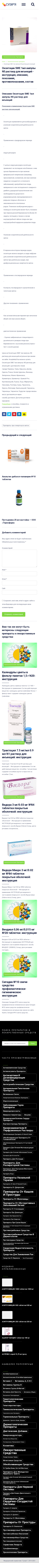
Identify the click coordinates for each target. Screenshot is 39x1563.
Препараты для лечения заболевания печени (17, 1152)
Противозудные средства (13, 1240)
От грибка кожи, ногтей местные (15, 1468)
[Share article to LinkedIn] (19, 414)
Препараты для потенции (13, 1159)
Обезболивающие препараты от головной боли (16, 1138)
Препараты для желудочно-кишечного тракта (16, 1473)
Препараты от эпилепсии (12, 1526)
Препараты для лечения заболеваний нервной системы (17, 1477)
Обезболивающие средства (18, 1464)
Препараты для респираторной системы (16, 1163)
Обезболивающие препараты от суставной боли (17, 1143)
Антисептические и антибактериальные (17, 1377)
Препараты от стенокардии (13, 1209)
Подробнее (6, 404)
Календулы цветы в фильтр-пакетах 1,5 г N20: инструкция (18, 676)
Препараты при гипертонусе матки (16, 425)
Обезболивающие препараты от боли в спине (17, 1134)
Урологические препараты (15, 1552)
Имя (4, 570)
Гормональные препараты (16, 1417)
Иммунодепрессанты (11, 1111)
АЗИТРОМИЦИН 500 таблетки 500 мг (17, 1305)
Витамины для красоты (12, 1392)
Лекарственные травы (10, 1457)
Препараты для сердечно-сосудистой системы (17, 1501)
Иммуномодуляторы (12, 1435)
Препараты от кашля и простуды (18, 1193)
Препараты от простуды (19, 1522)
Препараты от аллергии (10, 1508)
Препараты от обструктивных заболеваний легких (19, 1204)
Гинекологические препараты (13, 57)
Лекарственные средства (14, 1451)
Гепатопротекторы (12, 1405)
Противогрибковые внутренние (15, 1534)
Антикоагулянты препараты (14, 1071)
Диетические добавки (15, 1431)
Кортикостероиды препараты (15, 1124)
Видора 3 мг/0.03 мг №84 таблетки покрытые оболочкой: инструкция (18, 808)
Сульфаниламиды (10, 1548)
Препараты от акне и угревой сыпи (14, 1184)
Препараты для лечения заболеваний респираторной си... (15, 1482)
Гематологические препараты (13, 1400)
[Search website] (33, 4)
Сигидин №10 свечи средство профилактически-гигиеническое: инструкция (14, 988)
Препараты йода (8, 1174)
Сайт (3, 588)
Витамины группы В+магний (13, 1388)
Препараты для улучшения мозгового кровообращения (17, 1169)
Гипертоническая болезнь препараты (15, 1097)
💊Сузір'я (9, 4)
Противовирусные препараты (17, 1530)
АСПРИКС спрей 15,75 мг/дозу (14, 1354)
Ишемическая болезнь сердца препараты (16, 1119)
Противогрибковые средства (16, 1230)
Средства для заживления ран (18, 1254)
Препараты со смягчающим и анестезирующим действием (16, 1226)
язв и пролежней (28, 1258)
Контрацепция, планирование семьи (13, 1442)
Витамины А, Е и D (23, 1381)
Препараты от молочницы (15, 1199)
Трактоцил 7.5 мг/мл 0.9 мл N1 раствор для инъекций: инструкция (18, 754)
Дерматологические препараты (15, 1425)
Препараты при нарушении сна (12, 1216)
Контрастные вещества (10, 1438)
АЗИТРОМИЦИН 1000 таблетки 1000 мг (18, 1289)
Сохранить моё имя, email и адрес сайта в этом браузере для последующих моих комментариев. (18, 604)
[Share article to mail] (24, 414)
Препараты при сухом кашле (14, 1223)
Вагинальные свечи (11, 1094)
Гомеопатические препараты (11, 1413)
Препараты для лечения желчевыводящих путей (18, 1148)
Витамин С (7, 1381)
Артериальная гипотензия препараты (16, 1089)
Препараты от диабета (10, 1514)
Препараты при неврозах (11, 1219)
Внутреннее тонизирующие (11, 1395)
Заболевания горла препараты (13, 1106)
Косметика (8, 1445)
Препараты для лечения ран (11, 1155)
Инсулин (27, 1115)
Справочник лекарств (12, 1545)
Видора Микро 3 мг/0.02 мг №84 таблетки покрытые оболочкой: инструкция (17, 875)
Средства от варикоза (11, 1258)
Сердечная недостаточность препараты (18, 1249)
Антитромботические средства (18, 1084)
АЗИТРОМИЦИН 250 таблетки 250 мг (17, 1322)
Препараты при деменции (13, 1212)
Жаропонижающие (10, 1101)
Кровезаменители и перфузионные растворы (18, 1129)
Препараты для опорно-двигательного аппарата (16, 1493)
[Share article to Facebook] (4, 414)
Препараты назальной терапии (16, 1179)
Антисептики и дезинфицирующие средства (14, 1077)
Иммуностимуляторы (12, 1115)
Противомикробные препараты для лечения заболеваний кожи (15, 1244)
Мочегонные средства (12, 1460)
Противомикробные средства (15, 1538)
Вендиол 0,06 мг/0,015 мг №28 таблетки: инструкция (19, 931)
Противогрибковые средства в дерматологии (18, 1235)
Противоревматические (12, 1541)
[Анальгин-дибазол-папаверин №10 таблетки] (19, 473)
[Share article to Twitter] (9, 414)
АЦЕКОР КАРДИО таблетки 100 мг (16, 1338)
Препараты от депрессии (13, 1187)
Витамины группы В (12, 1385)
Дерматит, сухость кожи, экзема (14, 1420)
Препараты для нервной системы (18, 1488)
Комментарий (7, 548)
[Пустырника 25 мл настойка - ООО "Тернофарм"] (19, 516)
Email (4, 579)
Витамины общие (30, 1392)
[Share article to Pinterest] (14, 414)
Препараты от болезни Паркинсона (14, 1511)
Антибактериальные (10, 1374)
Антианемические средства (14, 1068)
